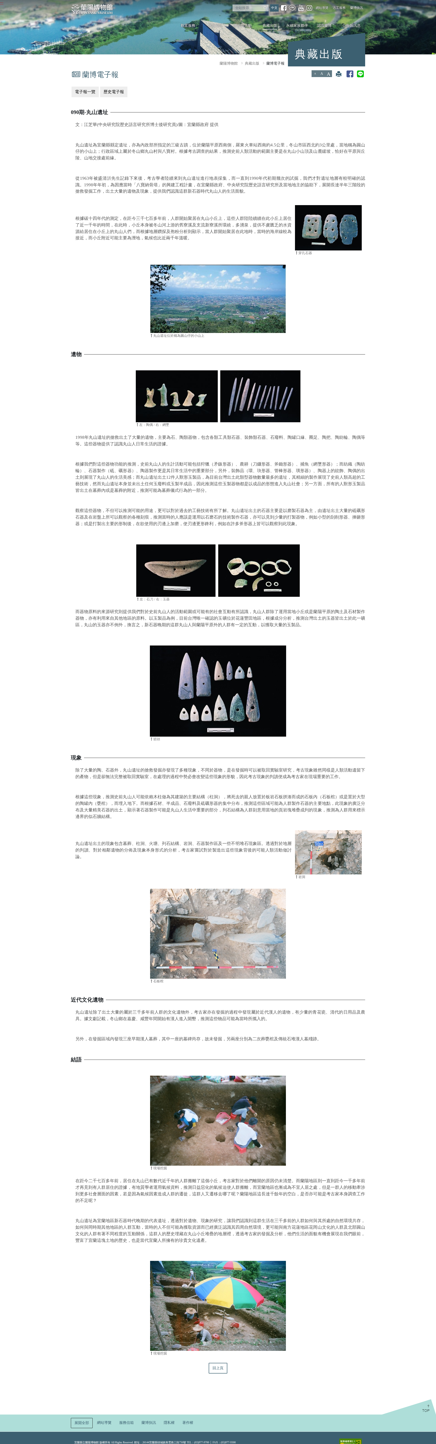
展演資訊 (215, 25)
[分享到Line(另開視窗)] (360, 73)
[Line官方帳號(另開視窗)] (292, 8)
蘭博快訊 (356, 8)
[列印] (338, 73)
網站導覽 (322, 8)
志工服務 (339, 8)
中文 (274, 8)
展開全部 (81, 1423)
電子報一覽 (85, 92)
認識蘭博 (324, 25)
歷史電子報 (114, 92)
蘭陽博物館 (229, 63)
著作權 (187, 1423)
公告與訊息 (351, 25)
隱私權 (169, 1423)
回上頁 (218, 1368)
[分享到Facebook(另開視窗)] (350, 73)
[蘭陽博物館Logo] (92, 9)
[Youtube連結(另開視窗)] (301, 8)
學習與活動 (242, 25)
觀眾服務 (188, 25)
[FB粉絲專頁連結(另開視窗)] (284, 8)
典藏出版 (270, 25)
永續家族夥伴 (297, 25)
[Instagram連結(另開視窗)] (309, 8)
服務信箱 (126, 1423)
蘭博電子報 (275, 63)
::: (1, 3)
